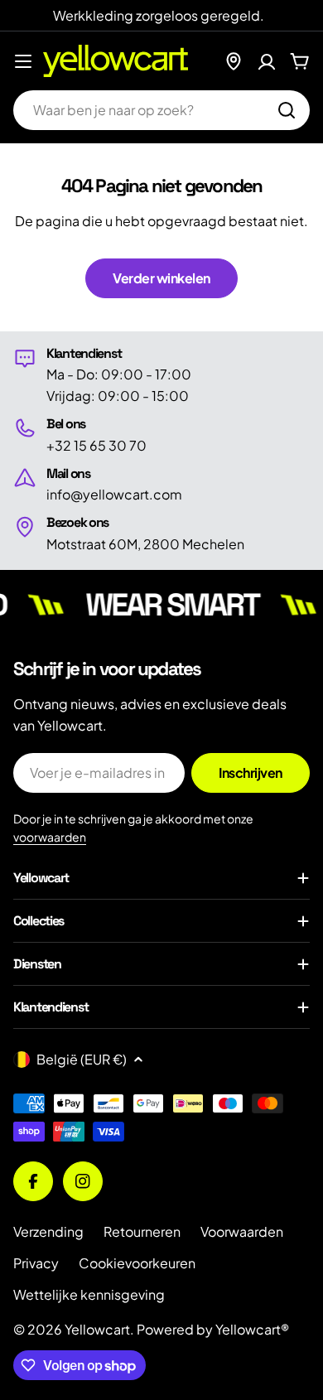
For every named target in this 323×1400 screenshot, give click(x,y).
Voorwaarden (241, 1231)
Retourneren (142, 1231)
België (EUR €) (81, 1059)
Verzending (48, 1231)
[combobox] (161, 110)
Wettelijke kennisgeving (89, 1294)
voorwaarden (49, 836)
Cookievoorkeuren (137, 1263)
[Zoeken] (286, 110)
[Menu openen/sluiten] (23, 61)
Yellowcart (97, 1329)
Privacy (36, 1263)
